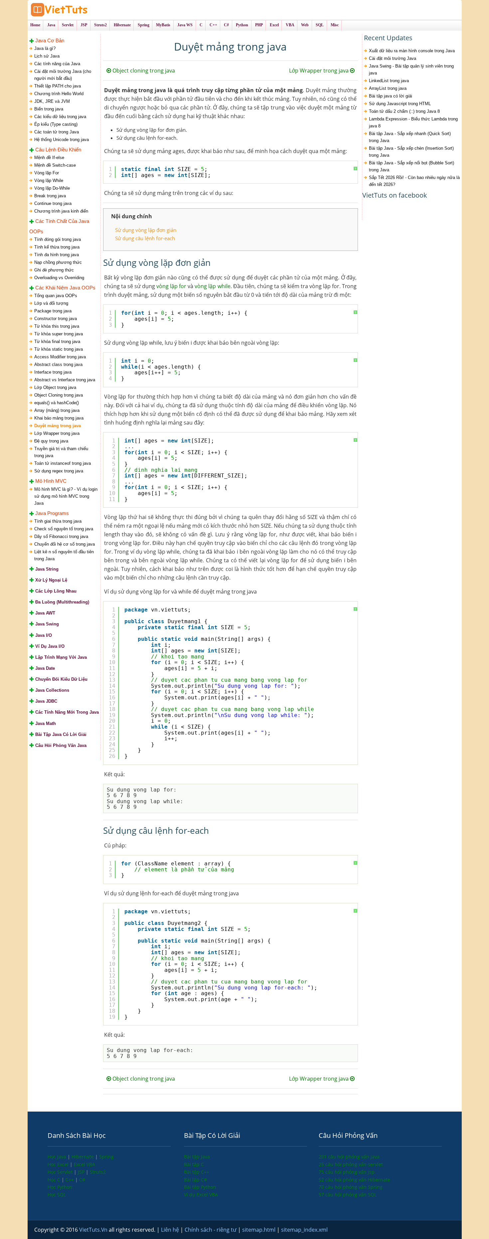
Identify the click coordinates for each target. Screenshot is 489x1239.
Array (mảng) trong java (57, 410)
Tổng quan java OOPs (55, 295)
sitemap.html (259, 1229)
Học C (55, 1179)
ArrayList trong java (388, 88)
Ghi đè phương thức (54, 269)
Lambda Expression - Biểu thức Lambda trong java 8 (413, 122)
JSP (82, 1172)
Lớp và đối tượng (51, 303)
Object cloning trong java (143, 70)
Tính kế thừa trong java (57, 247)
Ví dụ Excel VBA (201, 1194)
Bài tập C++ (196, 1172)
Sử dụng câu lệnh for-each (145, 238)
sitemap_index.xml (304, 1229)
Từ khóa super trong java (58, 333)
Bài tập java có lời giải (390, 95)
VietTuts (84, 10)
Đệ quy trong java (51, 441)
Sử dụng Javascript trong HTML (400, 103)
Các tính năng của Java (57, 63)
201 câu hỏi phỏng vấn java (349, 1156)
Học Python (60, 1187)
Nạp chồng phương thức (58, 262)
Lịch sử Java (47, 56)
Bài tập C (194, 1164)
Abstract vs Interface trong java (64, 379)
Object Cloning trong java (58, 395)
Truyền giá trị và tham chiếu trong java (61, 452)
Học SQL (57, 1194)
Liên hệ (170, 1229)
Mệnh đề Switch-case (55, 165)
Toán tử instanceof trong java (62, 463)
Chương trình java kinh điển (61, 211)
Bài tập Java (197, 1156)
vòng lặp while (212, 286)
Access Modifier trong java (60, 356)
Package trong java (53, 310)
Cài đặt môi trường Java (392, 58)
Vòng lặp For (46, 172)
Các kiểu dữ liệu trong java (60, 116)
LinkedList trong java (389, 80)
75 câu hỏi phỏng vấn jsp (347, 1172)
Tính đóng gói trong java (57, 239)
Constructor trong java (55, 318)
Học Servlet (61, 1172)
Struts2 (98, 1172)
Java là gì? (45, 48)
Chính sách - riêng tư (211, 1229)
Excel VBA (84, 1164)
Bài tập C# (195, 1179)
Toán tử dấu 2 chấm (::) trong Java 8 (404, 111)
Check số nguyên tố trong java (63, 528)
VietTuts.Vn (94, 1229)
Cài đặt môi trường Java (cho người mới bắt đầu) (62, 75)
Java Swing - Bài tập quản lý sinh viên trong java (411, 70)
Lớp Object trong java (55, 387)
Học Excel (59, 1164)
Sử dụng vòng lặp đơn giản (145, 230)
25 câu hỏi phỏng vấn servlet (351, 1164)
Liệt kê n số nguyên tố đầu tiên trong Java (64, 555)
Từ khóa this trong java (56, 326)
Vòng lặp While (48, 180)
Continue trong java (53, 203)
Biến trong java (48, 108)
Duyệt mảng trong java (57, 425)
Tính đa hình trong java (56, 254)
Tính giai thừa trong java (58, 521)
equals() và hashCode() (56, 402)
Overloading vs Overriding (59, 277)
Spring (106, 1156)
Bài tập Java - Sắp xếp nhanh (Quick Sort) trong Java (410, 137)
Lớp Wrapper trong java (57, 433)
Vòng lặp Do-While (52, 188)
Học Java (58, 1156)
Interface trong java (53, 372)
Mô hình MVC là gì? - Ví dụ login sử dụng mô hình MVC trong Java (65, 496)
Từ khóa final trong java (57, 341)
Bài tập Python (200, 1187)
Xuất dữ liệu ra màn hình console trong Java (412, 50)
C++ (70, 1179)
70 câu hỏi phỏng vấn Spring (351, 1187)
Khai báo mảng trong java (58, 418)
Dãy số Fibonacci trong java (61, 536)
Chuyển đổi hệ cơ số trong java (64, 544)
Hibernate (83, 1156)
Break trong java (50, 195)
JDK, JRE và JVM (52, 101)
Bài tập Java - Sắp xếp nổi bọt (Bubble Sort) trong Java (411, 166)
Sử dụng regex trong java (58, 470)
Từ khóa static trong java (58, 349)
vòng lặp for (171, 286)
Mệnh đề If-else (49, 157)
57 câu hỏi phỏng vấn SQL (348, 1194)
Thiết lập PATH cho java (57, 86)
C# (82, 1179)
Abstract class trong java (58, 364)
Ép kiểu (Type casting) (56, 124)
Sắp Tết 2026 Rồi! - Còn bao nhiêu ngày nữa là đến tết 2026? (414, 181)
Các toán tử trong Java (56, 131)
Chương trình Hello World (58, 93)
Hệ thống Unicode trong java (61, 139)
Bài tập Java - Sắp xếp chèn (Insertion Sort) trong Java (411, 152)
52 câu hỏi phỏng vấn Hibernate (354, 1179)
